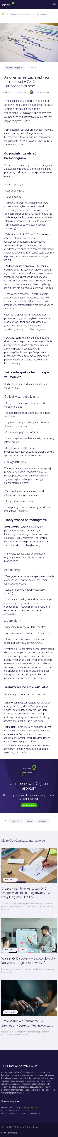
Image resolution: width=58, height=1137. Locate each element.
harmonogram (16, 821)
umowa (29, 821)
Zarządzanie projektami (14, 68)
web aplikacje (42, 821)
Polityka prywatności (9, 1133)
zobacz (9, 108)
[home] (9, 4)
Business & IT (10, 880)
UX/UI (23, 949)
